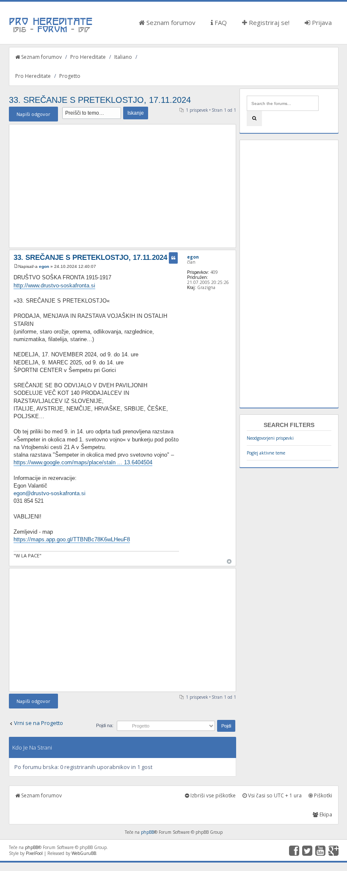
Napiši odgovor (33, 114)
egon (44, 266)
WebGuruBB (84, 853)
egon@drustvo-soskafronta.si (49, 493)
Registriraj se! (268, 22)
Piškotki (322, 795)
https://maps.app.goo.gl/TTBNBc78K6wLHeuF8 (72, 539)
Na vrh (229, 561)
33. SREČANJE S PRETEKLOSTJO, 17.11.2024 (100, 100)
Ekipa (325, 814)
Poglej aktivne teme (266, 453)
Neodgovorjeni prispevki (270, 438)
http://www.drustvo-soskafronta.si (54, 285)
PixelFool (34, 853)
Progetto (69, 76)
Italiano (123, 57)
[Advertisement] (123, 186)
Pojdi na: (104, 725)
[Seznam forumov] (51, 32)
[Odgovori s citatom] (173, 258)
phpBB (147, 832)
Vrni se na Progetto (38, 723)
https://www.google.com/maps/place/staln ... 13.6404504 (83, 462)
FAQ (220, 22)
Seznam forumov (170, 22)
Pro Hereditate (88, 57)
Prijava (321, 22)
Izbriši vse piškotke (212, 795)
